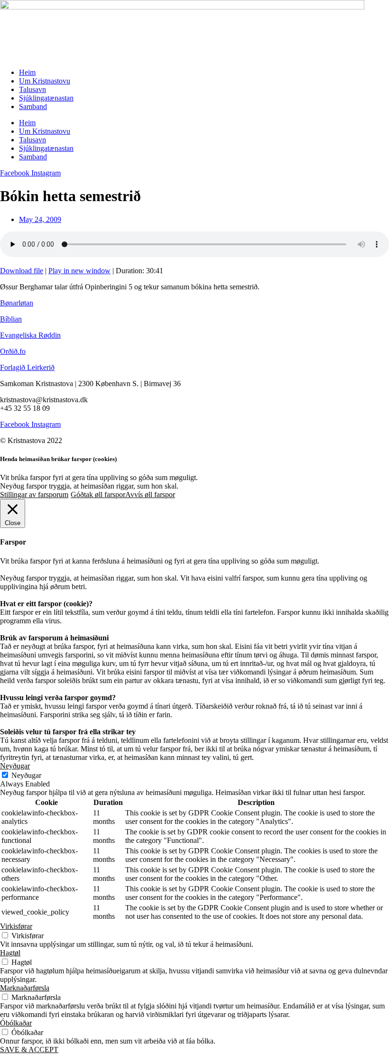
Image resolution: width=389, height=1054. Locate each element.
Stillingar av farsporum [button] (34, 494)
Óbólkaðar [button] (16, 1023)
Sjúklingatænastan (46, 98)
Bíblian (11, 319)
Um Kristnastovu (44, 81)
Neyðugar (26, 775)
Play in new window (79, 271)
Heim (27, 72)
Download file (21, 271)
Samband (33, 106)
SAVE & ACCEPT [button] (29, 1049)
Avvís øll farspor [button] (150, 494)
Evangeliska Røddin (30, 335)
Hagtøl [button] (10, 953)
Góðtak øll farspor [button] (98, 494)
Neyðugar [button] (15, 766)
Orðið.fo (13, 351)
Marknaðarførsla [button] (24, 988)
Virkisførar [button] (16, 926)
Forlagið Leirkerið (27, 367)
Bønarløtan (16, 303)
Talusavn (32, 89)
